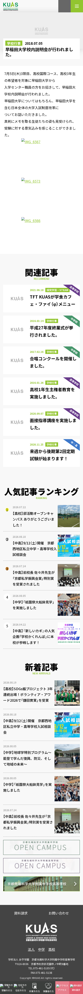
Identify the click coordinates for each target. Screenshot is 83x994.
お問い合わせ (59, 913)
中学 (41, 949)
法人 (31, 949)
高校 (51, 949)
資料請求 (21, 913)
